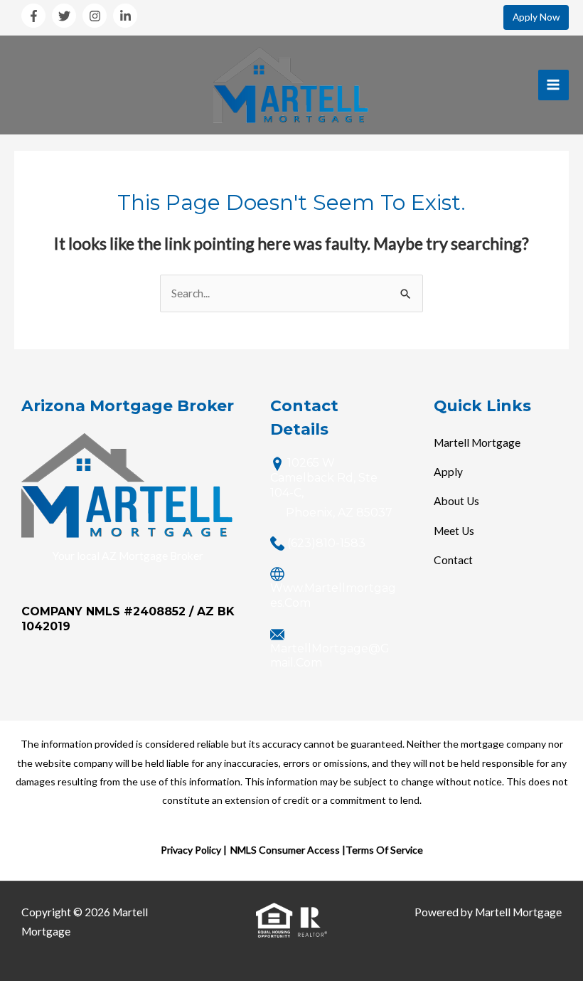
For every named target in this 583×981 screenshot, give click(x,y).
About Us (456, 500)
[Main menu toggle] (553, 85)
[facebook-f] (35, 16)
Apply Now (536, 17)
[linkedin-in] (127, 16)
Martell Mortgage (477, 442)
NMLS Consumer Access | (288, 850)
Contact (453, 559)
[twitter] (66, 16)
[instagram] (96, 16)
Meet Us (454, 530)
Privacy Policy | (194, 850)
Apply (448, 471)
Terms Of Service (384, 850)
